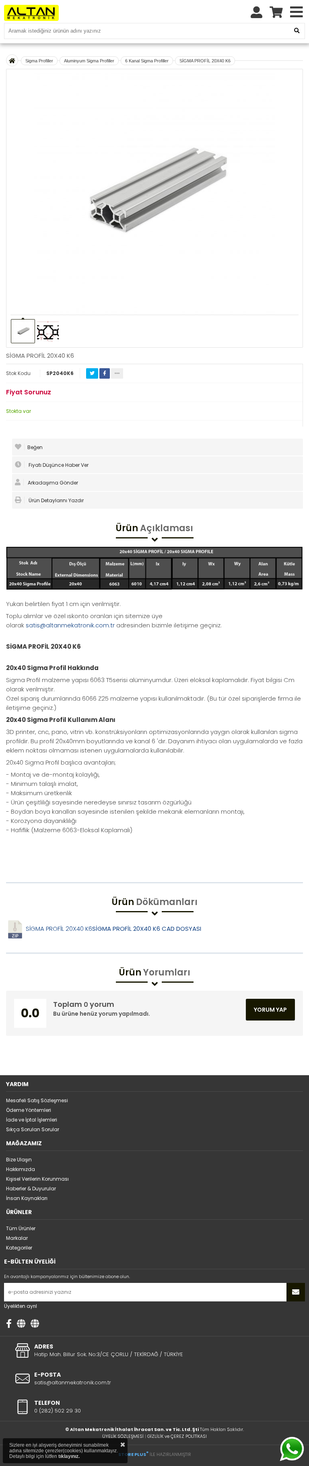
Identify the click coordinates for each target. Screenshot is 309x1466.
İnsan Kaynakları (26, 1198)
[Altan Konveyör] (35, 1323)
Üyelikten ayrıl (20, 1306)
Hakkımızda (20, 1169)
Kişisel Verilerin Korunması (37, 1178)
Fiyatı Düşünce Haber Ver (58, 465)
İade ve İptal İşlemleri (31, 1119)
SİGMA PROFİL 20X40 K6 (205, 60)
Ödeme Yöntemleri (28, 1110)
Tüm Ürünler (20, 1228)
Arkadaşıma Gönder (52, 482)
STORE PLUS (133, 1454)
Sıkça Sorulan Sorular (32, 1129)
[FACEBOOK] (9, 1323)
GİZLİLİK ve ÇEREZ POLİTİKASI (177, 1436)
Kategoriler (19, 1247)
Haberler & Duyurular (31, 1188)
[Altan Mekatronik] (21, 1323)
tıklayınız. (69, 1456)
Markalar (17, 1238)
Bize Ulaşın (19, 1159)
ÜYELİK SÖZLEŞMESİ (123, 1436)
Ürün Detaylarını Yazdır (55, 500)
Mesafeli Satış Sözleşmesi (37, 1100)
